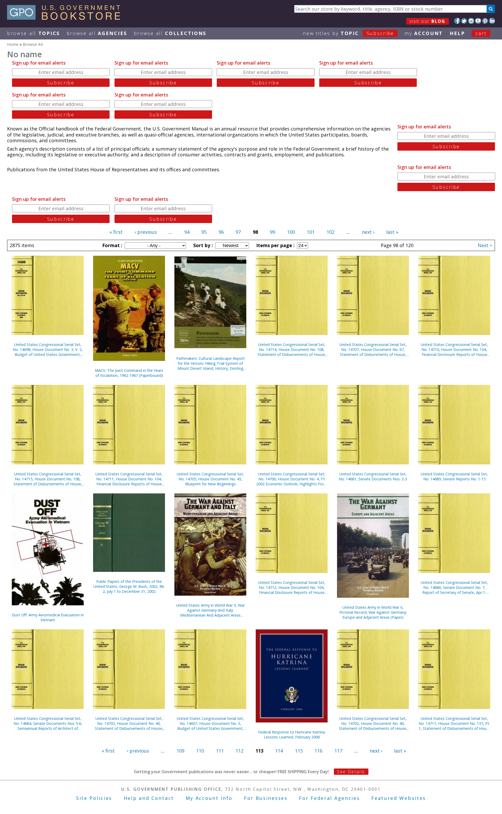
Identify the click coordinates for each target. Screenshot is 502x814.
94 (187, 232)
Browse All (33, 33)
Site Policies (94, 798)
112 (239, 751)
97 (238, 232)
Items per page (274, 245)
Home (13, 44)
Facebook (457, 21)
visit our (428, 21)
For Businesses (266, 798)
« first (116, 232)
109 (180, 751)
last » (392, 232)
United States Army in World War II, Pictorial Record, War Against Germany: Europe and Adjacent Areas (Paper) (373, 612)
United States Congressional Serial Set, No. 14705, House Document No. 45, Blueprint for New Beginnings (210, 478)
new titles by (348, 33)
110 (200, 751)
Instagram (471, 21)
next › (368, 232)
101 (311, 232)
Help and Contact (149, 798)
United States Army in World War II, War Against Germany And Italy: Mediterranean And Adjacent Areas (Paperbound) (210, 610)
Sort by (202, 245)
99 (272, 232)
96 (221, 232)
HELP (457, 33)
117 (338, 751)
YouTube (478, 21)
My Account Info (209, 798)
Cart (481, 33)
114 (279, 751)
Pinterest (485, 21)
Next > (485, 245)
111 (220, 751)
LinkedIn (492, 21)
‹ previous (146, 232)
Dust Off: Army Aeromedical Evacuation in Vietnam (48, 617)
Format (111, 245)
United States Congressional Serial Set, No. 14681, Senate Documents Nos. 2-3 (373, 476)
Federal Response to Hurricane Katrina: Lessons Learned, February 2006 (292, 734)
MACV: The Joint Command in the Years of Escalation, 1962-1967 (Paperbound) (129, 373)
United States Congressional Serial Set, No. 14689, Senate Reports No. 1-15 (454, 476)
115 (299, 751)
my (423, 33)
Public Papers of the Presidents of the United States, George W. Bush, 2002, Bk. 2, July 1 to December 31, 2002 (129, 586)
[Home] (66, 18)
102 (330, 232)
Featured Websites (398, 798)
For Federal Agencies (329, 798)
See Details (351, 772)
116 (318, 751)
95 (204, 232)
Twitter (464, 21)
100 (291, 232)
